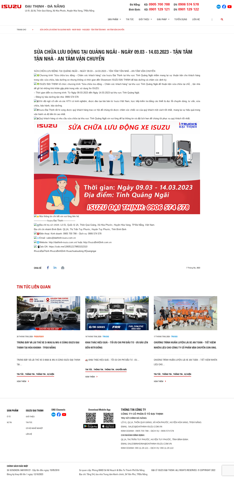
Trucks (106, 336)
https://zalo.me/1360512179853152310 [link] (68, 246)
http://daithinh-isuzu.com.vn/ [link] (63, 242)
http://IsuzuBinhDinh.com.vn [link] (97, 242)
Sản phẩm (12, 410)
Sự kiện (50, 374)
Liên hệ (196, 19)
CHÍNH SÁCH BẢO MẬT (17, 466)
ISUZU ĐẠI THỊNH (35, 410)
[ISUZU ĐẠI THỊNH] (12, 6)
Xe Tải (9, 422)
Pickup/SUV (39, 336)
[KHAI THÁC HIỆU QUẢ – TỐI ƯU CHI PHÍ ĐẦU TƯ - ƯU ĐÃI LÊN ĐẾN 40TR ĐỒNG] (117, 313)
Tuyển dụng (180, 19)
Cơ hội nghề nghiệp (34, 428)
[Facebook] (224, 6)
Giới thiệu (30, 416)
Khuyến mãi (121, 369)
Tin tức (130, 19)
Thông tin (30, 374)
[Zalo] (219, 6)
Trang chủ (21, 29)
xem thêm (22, 381)
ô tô (9, 416)
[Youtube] (229, 6)
